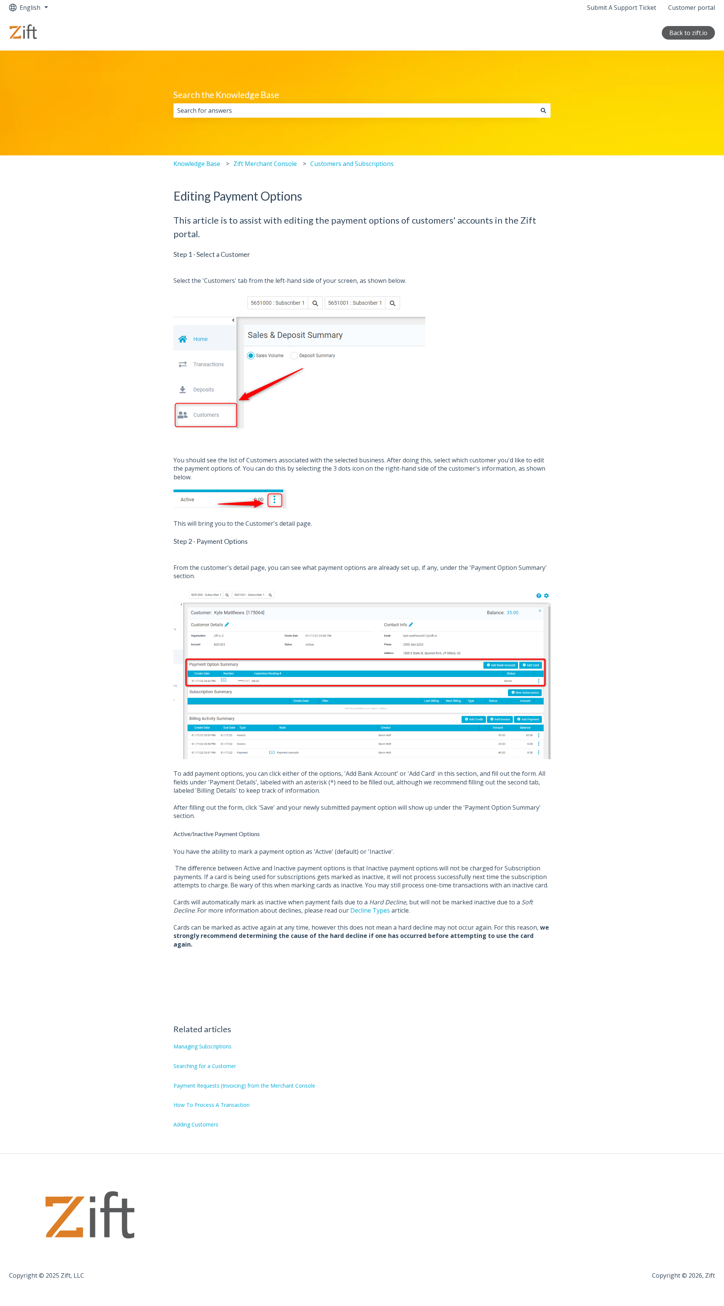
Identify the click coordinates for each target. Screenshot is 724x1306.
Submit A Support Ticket (621, 7)
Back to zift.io (688, 33)
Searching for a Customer (204, 1066)
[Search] (543, 110)
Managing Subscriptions (202, 1046)
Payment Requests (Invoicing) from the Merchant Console (244, 1085)
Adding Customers (195, 1124)
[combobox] (354, 110)
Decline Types (370, 910)
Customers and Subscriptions (352, 164)
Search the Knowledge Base (226, 94)
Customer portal (691, 7)
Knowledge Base (196, 164)
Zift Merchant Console (265, 164)
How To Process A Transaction (211, 1104)
